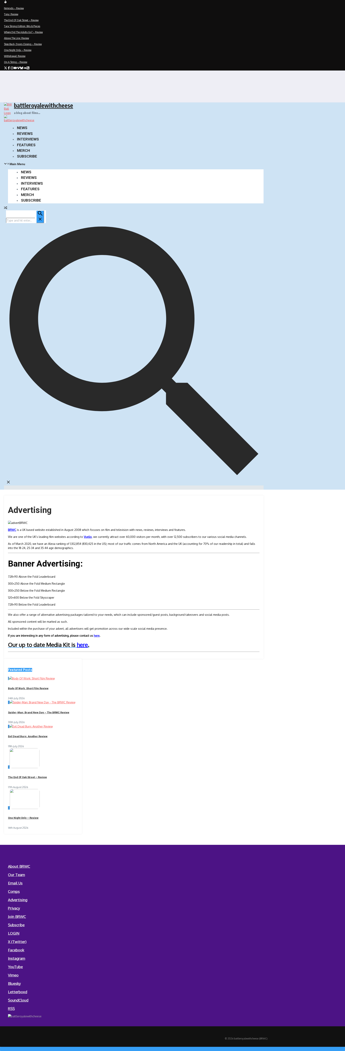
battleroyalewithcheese (43, 105)
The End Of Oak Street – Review (27, 777)
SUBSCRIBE (27, 156)
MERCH (23, 150)
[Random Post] (5, 208)
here (97, 635)
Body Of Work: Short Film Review (28, 688)
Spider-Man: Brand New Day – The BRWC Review (38, 712)
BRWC (12, 529)
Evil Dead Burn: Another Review (28, 736)
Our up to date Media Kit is (42, 644)
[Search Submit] (40, 216)
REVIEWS (25, 133)
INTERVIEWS (28, 139)
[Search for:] (25, 220)
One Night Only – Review (23, 817)
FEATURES (26, 145)
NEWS (22, 127)
